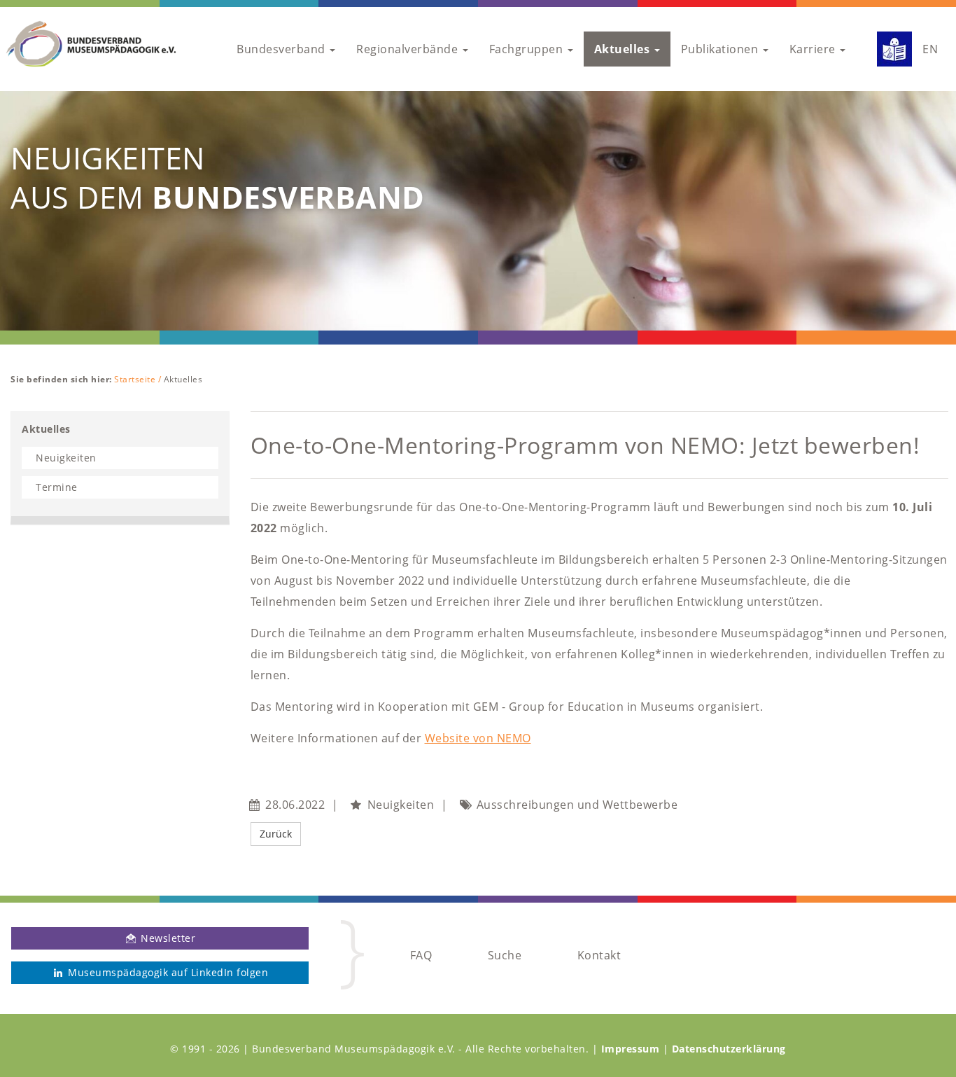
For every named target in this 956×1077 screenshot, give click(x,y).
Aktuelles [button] (623, 49)
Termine (57, 487)
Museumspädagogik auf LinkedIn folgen (167, 972)
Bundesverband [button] (282, 49)
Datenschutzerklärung (729, 1048)
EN (930, 49)
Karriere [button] (814, 49)
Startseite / (139, 379)
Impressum (630, 1048)
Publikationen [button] (721, 49)
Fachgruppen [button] (527, 49)
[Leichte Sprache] (889, 49)
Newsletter (167, 938)
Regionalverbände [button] (408, 49)
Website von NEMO (478, 738)
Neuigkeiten (66, 458)
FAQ (421, 955)
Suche (505, 955)
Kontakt (599, 955)
